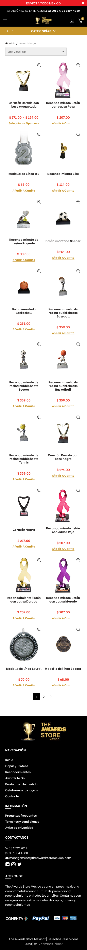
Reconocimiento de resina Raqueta (23, 241)
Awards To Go (15, 778)
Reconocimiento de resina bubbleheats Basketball (63, 385)
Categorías (41, 31)
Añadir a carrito (63, 123)
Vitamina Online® (50, 943)
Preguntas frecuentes (21, 815)
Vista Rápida (38, 65)
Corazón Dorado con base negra (63, 456)
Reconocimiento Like (63, 173)
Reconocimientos (18, 772)
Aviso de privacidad (19, 827)
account (72, 21)
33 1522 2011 (49, 10)
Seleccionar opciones (24, 123)
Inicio (12, 43)
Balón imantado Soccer (63, 241)
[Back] (10, 31)
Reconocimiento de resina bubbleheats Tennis (23, 458)
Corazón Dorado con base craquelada (24, 104)
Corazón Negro (24, 529)
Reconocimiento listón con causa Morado (63, 599)
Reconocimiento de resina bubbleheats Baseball (63, 312)
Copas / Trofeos (16, 765)
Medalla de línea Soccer (63, 668)
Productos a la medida (21, 784)
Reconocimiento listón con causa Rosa (63, 104)
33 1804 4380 (70, 10)
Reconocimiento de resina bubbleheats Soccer (23, 385)
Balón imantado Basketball (24, 310)
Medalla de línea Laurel (23, 668)
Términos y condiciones (22, 821)
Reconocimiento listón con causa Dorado (24, 599)
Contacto (12, 796)
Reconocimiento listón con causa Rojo (63, 529)
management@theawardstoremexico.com (40, 857)
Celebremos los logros (21, 790)
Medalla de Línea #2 (23, 173)
